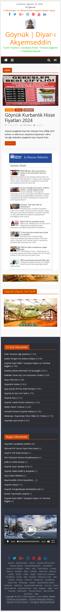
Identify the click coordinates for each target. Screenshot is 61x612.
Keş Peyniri (28, 594)
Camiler (53, 568)
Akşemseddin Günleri (45, 582)
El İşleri (18, 574)
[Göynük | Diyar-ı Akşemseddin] (6, 60)
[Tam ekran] (53, 541)
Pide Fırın (28, 580)
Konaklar (18, 571)
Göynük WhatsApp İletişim (41, 599)
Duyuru (32, 582)
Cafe (55, 577)
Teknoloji (11, 591)
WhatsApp (23, 582)
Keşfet (32, 574)
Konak (19, 577)
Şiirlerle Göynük (16, 566)
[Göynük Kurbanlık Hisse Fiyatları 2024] (30, 76)
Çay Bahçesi (49, 580)
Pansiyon (32, 577)
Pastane (19, 580)
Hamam (9, 571)
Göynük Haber (21, 563)
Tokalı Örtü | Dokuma (46, 574)
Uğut (36, 594)
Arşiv (34, 568)
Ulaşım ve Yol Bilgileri (14, 568)
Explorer (52, 571)
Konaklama (10, 577)
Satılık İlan (28, 110)
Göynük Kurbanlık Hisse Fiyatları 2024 (30, 117)
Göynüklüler (47, 566)
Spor (56, 588)
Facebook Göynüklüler (16, 599)
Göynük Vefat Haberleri (33, 585)
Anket (27, 568)
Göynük (9, 110)
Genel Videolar (10, 588)
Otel (25, 577)
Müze (26, 571)
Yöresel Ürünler (35, 591)
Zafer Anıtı (43, 571)
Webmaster (22, 591)
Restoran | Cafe (44, 577)
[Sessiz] (48, 541)
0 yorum (39, 125)
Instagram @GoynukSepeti (42, 602)
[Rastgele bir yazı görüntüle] (55, 60)
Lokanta (11, 580)
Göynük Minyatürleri (33, 566)
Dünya (55, 585)
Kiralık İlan (8, 585)
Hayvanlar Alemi (24, 588)
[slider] (28, 541)
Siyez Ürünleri (48, 591)
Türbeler (33, 571)
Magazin (42, 588)
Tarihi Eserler (43, 568)
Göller (25, 574)
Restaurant (38, 580)
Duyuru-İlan (12, 582)
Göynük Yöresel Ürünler (17, 602)
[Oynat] (8, 541)
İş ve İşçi (48, 585)
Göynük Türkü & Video (46, 563)
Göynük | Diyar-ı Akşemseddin (30, 38)
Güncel (18, 110)
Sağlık (50, 588)
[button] (30, 529)
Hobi (35, 588)
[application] (30, 529)
